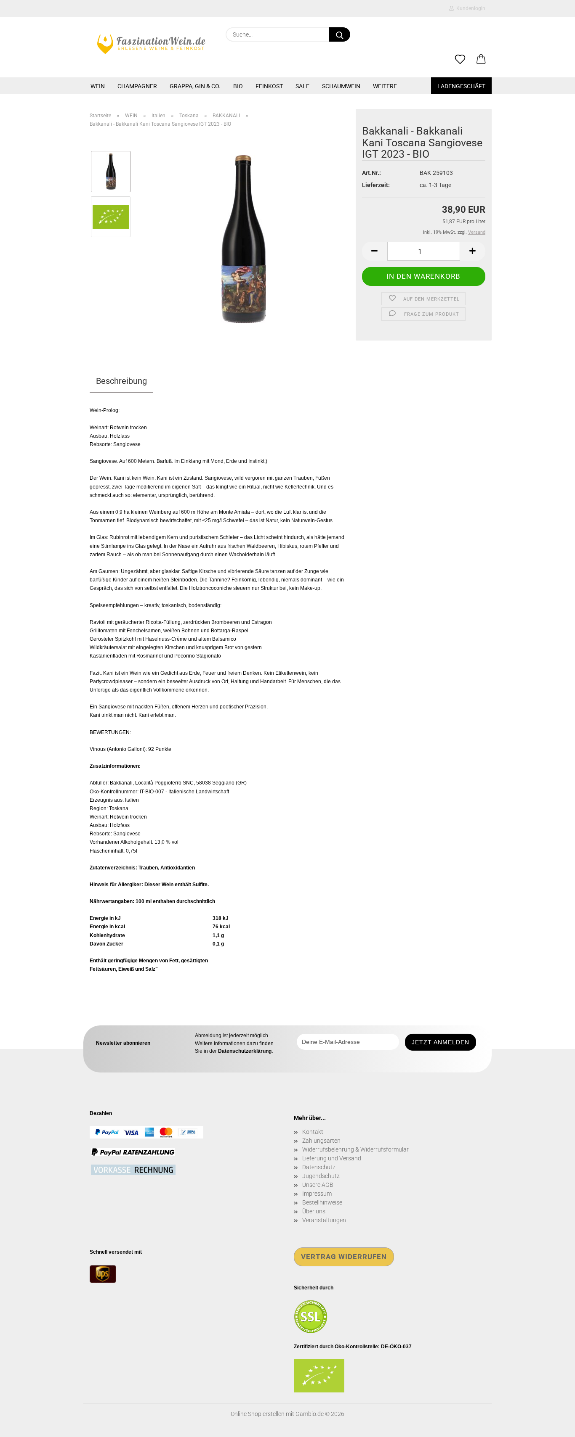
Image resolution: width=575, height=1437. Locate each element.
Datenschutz (318, 1167)
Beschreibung (121, 381)
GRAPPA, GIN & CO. (195, 86)
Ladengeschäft (461, 86)
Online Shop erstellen (258, 1414)
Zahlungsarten (321, 1140)
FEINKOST (269, 86)
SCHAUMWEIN (341, 86)
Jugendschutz (321, 1176)
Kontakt (312, 1131)
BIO (238, 86)
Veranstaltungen (324, 1220)
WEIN (98, 86)
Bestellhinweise (322, 1202)
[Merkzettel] (460, 59)
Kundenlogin (469, 8)
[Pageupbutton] (551, 1424)
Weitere (385, 86)
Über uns (313, 1211)
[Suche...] (339, 34)
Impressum (317, 1193)
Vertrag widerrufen (344, 1256)
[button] (481, 59)
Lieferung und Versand (331, 1158)
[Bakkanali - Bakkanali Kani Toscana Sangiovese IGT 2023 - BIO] (243, 238)
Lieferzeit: (376, 185)
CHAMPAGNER (137, 86)
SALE (302, 86)
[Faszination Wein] (151, 44)
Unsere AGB (317, 1184)
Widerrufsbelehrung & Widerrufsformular (355, 1149)
